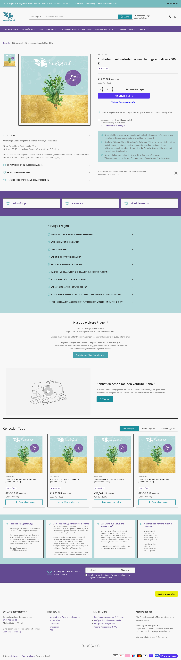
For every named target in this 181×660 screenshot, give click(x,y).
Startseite (6, 43)
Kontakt (142, 29)
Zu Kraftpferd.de (126, 29)
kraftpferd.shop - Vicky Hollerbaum (22, 656)
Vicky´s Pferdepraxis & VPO (105, 627)
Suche (126, 16)
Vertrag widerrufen (166, 594)
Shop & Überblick (10, 29)
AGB (52, 630)
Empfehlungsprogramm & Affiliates (109, 617)
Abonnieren (126, 570)
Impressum (54, 627)
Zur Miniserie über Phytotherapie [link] (90, 355)
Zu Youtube (105, 399)
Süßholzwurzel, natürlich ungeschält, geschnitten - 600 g (21, 480)
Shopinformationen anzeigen (113, 126)
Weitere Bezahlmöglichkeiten (123, 102)
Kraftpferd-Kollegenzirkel (104, 623)
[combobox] (88, 16)
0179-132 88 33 (10, 620)
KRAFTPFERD (102, 55)
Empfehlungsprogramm (18, 550)
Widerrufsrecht (56, 620)
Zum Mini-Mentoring (12, 631)
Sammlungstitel (129, 428)
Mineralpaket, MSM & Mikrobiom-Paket (75, 29)
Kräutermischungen (47, 29)
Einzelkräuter (27, 29)
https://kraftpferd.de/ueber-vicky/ (113, 548)
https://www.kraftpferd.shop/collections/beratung (71, 554)
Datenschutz (55, 623)
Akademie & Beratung (104, 29)
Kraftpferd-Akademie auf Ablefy (107, 620)
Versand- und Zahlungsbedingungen (65, 617)
